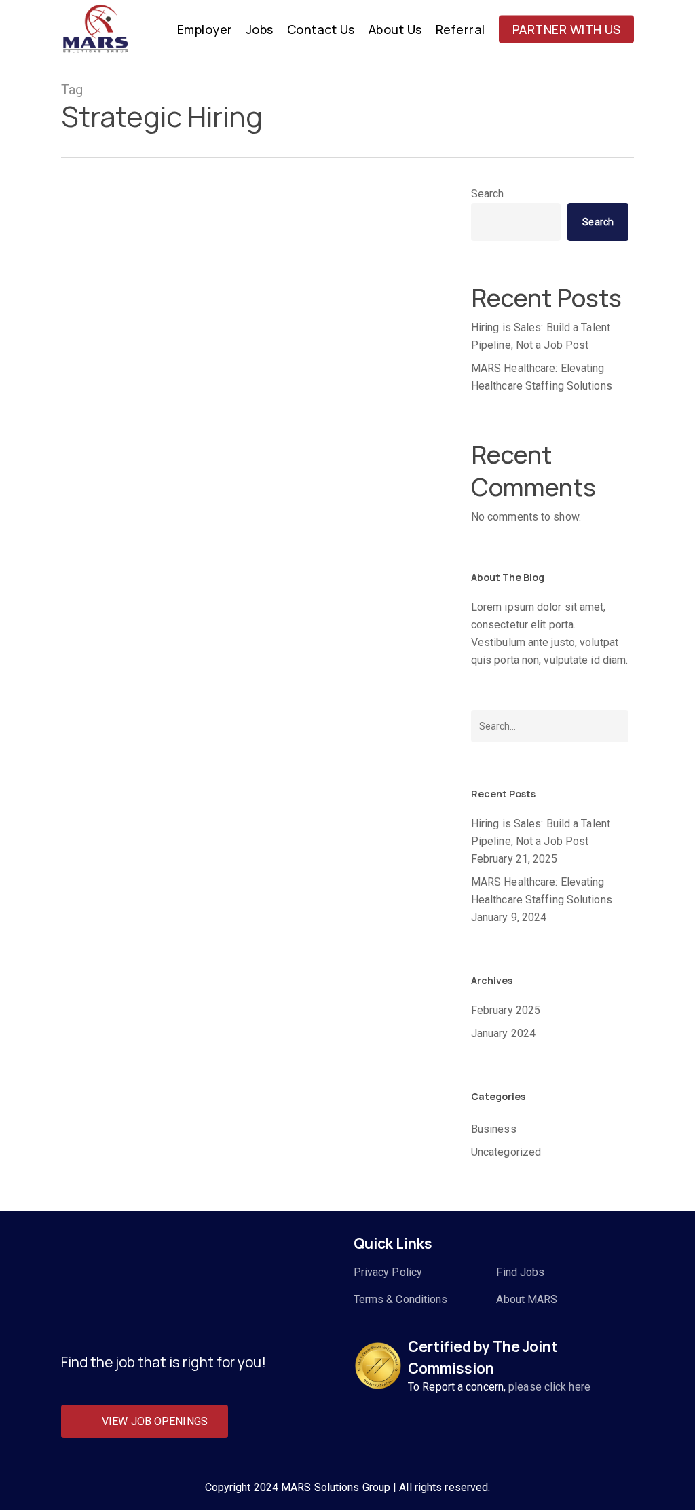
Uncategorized (506, 1152)
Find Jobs (520, 1272)
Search (487, 193)
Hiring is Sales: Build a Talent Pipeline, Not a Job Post (540, 336)
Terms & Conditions (401, 1299)
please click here (549, 1386)
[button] (144, 1422)
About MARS (526, 1299)
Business (101, 857)
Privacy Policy (388, 1272)
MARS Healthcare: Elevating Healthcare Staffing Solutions (541, 377)
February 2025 (505, 1010)
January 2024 (503, 1033)
